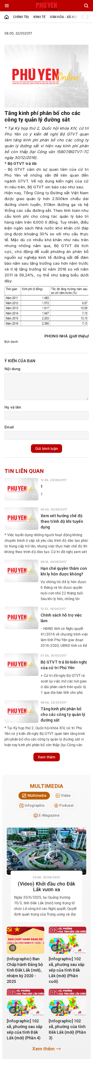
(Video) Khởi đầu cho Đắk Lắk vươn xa (46, 886)
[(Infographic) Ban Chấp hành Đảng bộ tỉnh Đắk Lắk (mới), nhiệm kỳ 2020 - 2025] (25, 940)
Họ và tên (13, 407)
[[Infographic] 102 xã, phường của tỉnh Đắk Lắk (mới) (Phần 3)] (67, 1002)
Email (9, 427)
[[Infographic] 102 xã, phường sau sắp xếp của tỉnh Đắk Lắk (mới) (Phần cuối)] (67, 940)
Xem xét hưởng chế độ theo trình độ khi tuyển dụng (62, 521)
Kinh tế (39, 17)
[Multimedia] (46, 851)
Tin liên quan (24, 471)
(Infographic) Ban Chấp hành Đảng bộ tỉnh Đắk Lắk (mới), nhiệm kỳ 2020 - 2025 (25, 970)
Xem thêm (47, 757)
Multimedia (46, 786)
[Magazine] (15, 859)
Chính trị (21, 17)
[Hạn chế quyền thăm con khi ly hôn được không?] (21, 571)
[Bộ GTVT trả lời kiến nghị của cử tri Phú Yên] (21, 664)
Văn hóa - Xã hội (63, 17)
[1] (21, 489)
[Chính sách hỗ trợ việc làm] (21, 618)
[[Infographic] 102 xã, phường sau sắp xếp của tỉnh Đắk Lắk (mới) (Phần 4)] (25, 1002)
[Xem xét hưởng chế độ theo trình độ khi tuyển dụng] (21, 518)
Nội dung (12, 369)
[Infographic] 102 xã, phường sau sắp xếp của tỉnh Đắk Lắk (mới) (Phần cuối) (67, 970)
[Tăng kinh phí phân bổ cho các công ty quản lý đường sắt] (21, 711)
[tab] (34, 795)
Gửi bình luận (46, 448)
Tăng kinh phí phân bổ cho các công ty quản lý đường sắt (63, 714)
